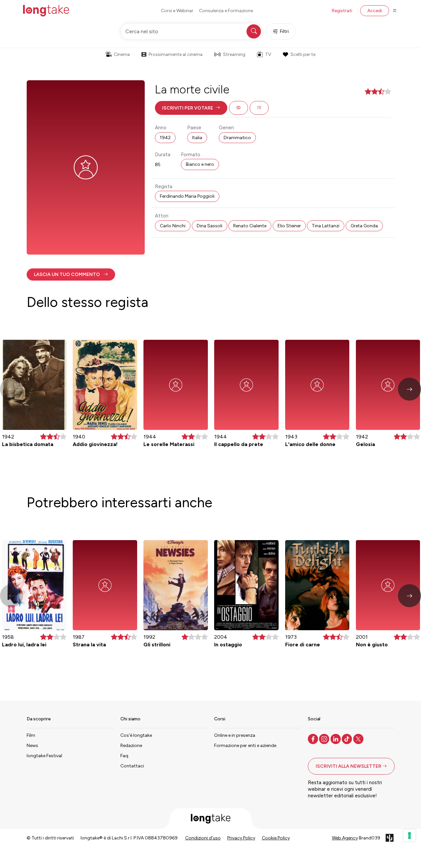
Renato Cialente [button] (249, 226)
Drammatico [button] (237, 137)
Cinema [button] (122, 54)
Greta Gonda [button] (364, 226)
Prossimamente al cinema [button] (176, 54)
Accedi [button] (374, 10)
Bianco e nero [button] (200, 164)
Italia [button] (197, 137)
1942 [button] (165, 137)
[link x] (359, 738)
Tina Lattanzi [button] (325, 226)
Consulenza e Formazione (226, 10)
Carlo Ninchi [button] (173, 226)
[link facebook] (313, 738)
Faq (124, 756)
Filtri (284, 31)
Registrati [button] (342, 10)
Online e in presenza (234, 735)
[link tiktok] (347, 738)
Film (31, 735)
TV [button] (268, 54)
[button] (191, 108)
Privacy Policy (241, 838)
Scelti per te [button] (302, 54)
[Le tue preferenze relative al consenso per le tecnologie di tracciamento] (409, 835)
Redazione (131, 745)
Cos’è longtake (136, 735)
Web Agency (345, 838)
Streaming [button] (234, 54)
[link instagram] (325, 738)
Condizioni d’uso (203, 838)
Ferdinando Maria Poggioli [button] (187, 196)
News (32, 745)
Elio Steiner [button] (289, 226)
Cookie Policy (276, 838)
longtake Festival (44, 756)
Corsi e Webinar (177, 10)
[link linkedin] (336, 738)
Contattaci (132, 766)
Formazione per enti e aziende (245, 745)
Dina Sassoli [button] (209, 226)
